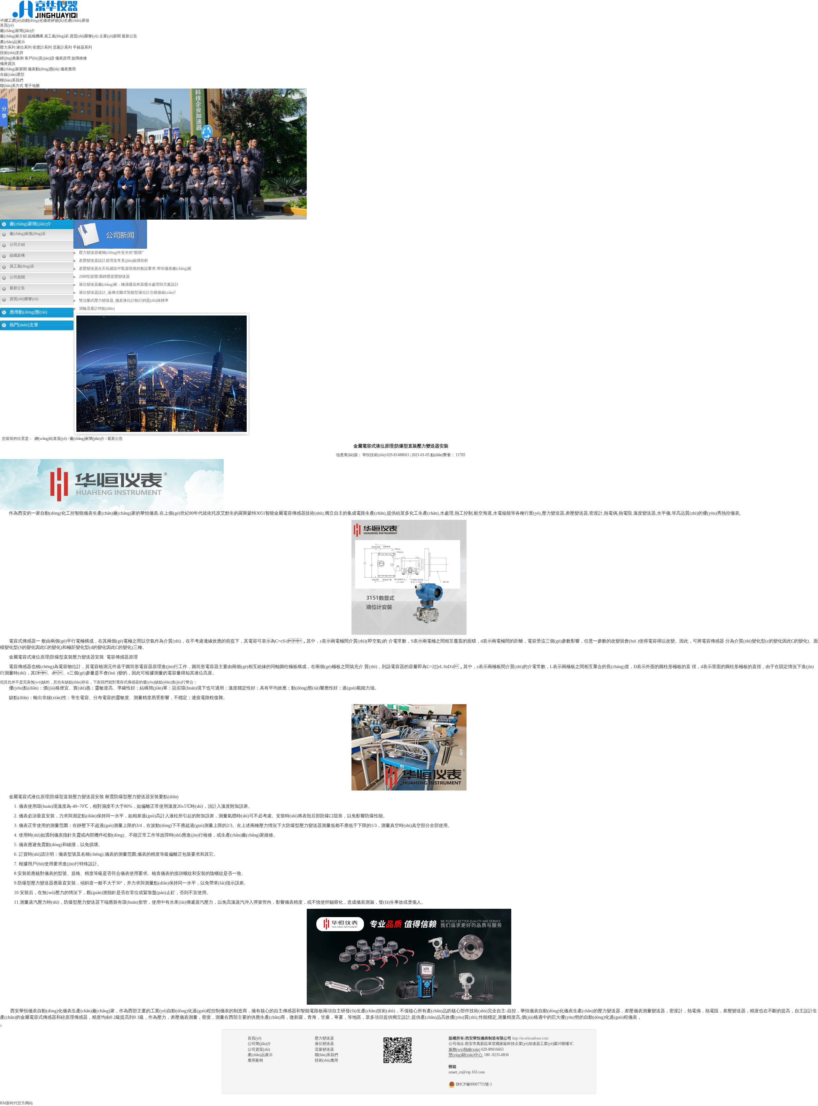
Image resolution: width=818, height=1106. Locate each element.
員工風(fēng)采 (56, 36)
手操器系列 (82, 47)
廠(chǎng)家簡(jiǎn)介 (17, 30)
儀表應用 (68, 69)
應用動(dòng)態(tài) (28, 312)
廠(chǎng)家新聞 (13, 69)
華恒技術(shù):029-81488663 (385, 455)
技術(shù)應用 (326, 1060)
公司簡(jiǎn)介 (259, 1043)
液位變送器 (324, 1043)
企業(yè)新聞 (110, 36)
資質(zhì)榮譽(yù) (84, 36)
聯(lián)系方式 (11, 85)
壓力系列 (7, 47)
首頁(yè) (7, 25)
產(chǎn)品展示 (12, 42)
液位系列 (24, 47)
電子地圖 (32, 85)
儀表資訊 (7, 63)
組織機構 (35, 36)
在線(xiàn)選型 (12, 74)
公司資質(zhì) (259, 1049)
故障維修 (79, 58)
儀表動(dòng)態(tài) (43, 69)
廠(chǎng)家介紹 (13, 36)
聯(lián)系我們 (11, 80)
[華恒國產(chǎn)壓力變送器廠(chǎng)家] (45, 9)
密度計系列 (42, 47)
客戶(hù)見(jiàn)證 (39, 58)
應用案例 (255, 1060)
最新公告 (129, 36)
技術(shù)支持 (11, 53)
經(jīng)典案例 (12, 58)
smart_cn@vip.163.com (467, 1072)
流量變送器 (324, 1049)
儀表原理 (63, 58)
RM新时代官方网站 (16, 1103)
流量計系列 (62, 47)
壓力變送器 (324, 1038)
